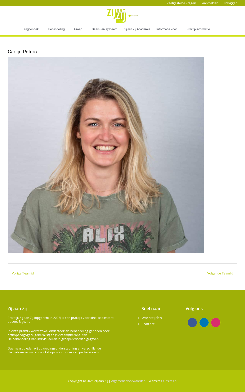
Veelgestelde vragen (181, 3)
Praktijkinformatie (198, 29)
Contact (148, 324)
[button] (221, 29)
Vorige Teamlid (21, 273)
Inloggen (230, 3)
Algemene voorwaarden (128, 381)
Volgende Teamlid (222, 273)
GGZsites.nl (169, 381)
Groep (78, 29)
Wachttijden (152, 317)
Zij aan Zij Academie (136, 29)
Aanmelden (210, 3)
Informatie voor (166, 29)
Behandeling (56, 29)
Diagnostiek (31, 29)
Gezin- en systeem (104, 29)
